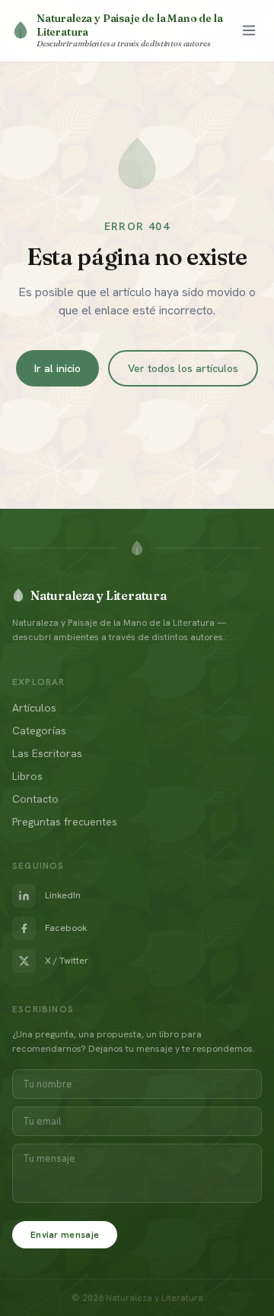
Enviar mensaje (64, 1235)
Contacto (35, 799)
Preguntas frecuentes (64, 821)
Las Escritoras (47, 753)
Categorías (39, 730)
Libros (27, 776)
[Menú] (249, 30)
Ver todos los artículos (183, 368)
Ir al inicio (57, 368)
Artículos (34, 708)
